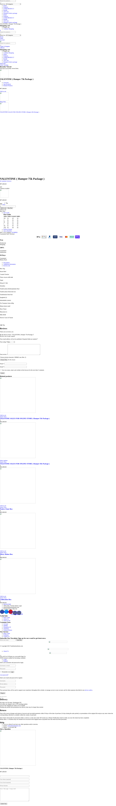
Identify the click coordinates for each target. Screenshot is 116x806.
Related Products (7, 85)
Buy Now (10, 208)
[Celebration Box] (18, 593)
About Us (6, 619)
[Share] (2, 696)
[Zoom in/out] (5, 696)
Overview (6, 82)
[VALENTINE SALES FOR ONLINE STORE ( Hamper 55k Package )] (18, 412)
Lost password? (4, 675)
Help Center (6, 617)
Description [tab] (6, 262)
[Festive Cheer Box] (18, 503)
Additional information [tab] (9, 264)
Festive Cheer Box (6, 509)
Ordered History (7, 630)
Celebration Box (5, 599)
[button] (0, 30)
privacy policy (88, 690)
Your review (4, 354)
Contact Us (6, 636)
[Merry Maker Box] (18, 548)
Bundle (5, 10)
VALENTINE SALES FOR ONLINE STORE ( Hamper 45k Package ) (25, 464)
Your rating (3, 342)
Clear (3, 204)
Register (3, 693)
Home (5, 5)
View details (3, 176)
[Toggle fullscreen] (4, 696)
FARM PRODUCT (8, 8)
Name (2, 363)
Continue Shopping (8, 29)
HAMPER (14, 232)
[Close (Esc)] (0, 696)
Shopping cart (7, 627)
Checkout (6, 628)
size (1, 204)
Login (12, 672)
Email (2, 367)
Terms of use (6, 620)
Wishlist (5, 625)
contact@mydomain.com (14, 726)
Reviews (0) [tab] (6, 265)
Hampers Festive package (10, 13)
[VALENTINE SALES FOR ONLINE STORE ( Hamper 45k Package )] (18, 457)
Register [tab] (5, 661)
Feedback (6, 635)
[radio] (7, 203)
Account (5, 624)
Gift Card (5, 11)
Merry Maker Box (6, 554)
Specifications (7, 84)
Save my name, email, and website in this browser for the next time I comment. (23, 370)
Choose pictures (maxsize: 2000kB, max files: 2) (13, 357)
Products (5, 7)
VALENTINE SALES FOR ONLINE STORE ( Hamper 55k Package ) (25, 418)
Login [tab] (5, 659)
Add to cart (3, 91)
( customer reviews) (5, 181)
